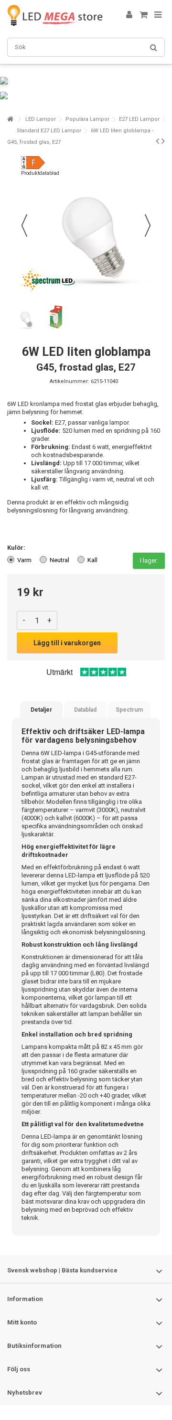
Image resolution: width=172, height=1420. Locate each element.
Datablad (85, 709)
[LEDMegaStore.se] (55, 15)
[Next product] (163, 141)
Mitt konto (22, 1322)
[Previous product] (157, 141)
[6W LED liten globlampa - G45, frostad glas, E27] (25, 317)
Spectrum (129, 709)
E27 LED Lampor (139, 119)
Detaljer (41, 709)
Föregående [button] (24, 225)
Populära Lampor (87, 119)
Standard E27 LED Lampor (49, 131)
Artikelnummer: (69, 381)
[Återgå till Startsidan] (10, 119)
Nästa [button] (147, 225)
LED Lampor (40, 119)
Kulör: (17, 547)
